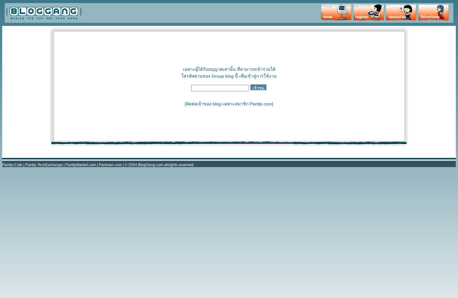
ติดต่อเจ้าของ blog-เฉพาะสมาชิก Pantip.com (229, 103)
